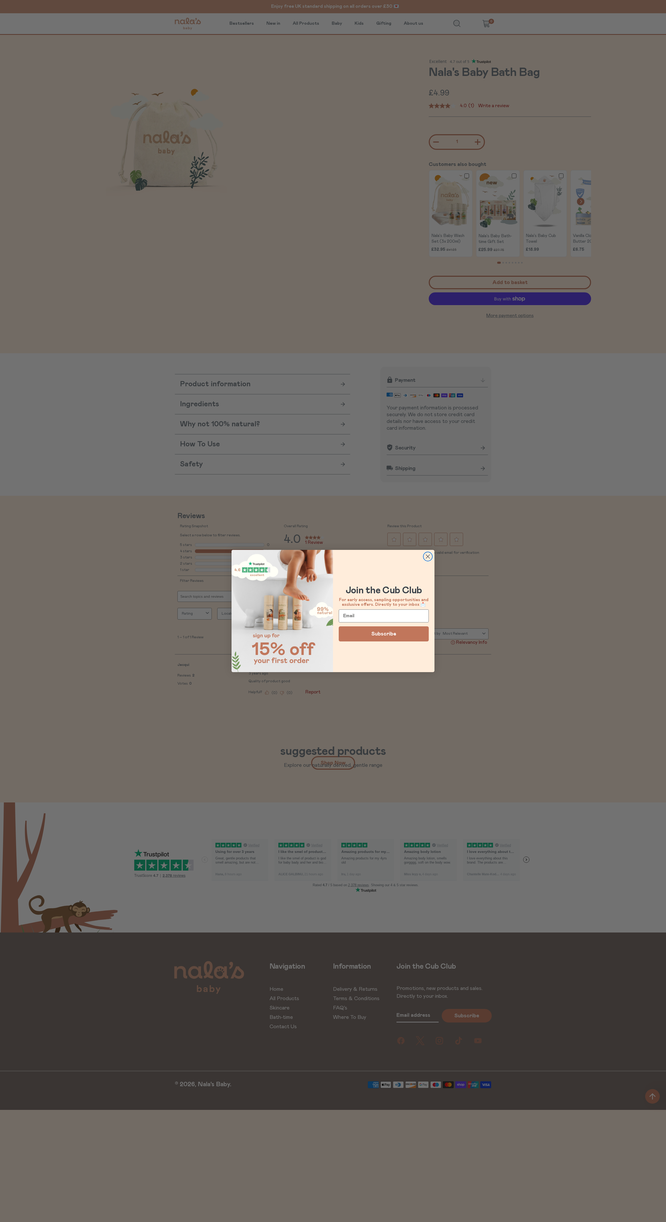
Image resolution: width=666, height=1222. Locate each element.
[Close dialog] (427, 556)
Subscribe (383, 633)
